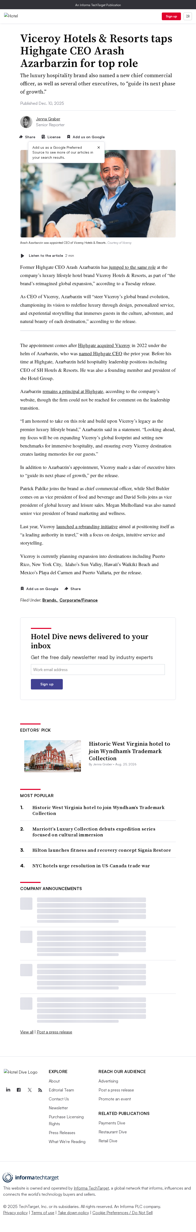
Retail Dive (108, 1140)
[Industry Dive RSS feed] (40, 1090)
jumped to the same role (132, 267)
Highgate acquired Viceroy (104, 345)
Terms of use (42, 1212)
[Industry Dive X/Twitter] (29, 1090)
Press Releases (62, 1132)
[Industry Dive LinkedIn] (8, 1090)
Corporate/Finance (78, 600)
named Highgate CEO (100, 353)
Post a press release (54, 1031)
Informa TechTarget (91, 1188)
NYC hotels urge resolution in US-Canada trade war (91, 866)
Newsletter (58, 1107)
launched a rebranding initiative (87, 526)
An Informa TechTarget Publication (98, 5)
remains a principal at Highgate (73, 391)
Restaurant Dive (113, 1131)
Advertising (108, 1081)
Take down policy (73, 1212)
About (54, 1081)
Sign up (171, 16)
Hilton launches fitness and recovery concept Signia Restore (101, 850)
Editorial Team (61, 1089)
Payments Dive (112, 1122)
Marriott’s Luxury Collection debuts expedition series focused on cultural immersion (93, 832)
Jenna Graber (48, 118)
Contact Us (59, 1098)
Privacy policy (15, 1212)
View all (26, 1031)
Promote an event (115, 1098)
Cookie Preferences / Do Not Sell (122, 1212)
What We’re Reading (67, 1141)
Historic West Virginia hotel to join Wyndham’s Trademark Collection (129, 751)
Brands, (50, 600)
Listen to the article (51, 256)
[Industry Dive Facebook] (18, 1090)
